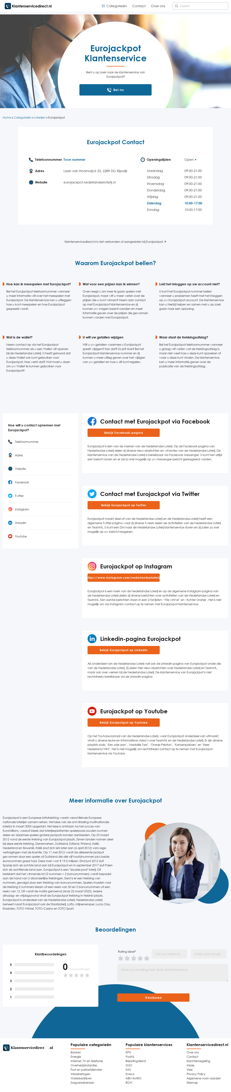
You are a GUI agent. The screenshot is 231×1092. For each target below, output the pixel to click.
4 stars (140, 958)
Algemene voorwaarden (204, 1078)
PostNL (130, 1056)
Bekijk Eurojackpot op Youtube (124, 722)
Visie (190, 1069)
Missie (190, 1065)
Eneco (130, 1074)
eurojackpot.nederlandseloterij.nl (90, 182)
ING (128, 1069)
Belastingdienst (136, 1061)
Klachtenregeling (198, 1061)
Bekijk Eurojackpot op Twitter (123, 505)
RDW (129, 1082)
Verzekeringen (80, 1074)
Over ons (158, 6)
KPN (128, 1052)
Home (7, 117)
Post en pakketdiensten (86, 1069)
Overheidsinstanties (84, 1065)
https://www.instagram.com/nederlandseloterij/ (124, 577)
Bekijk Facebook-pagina (123, 433)
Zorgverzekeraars (82, 1082)
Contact (139, 6)
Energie (76, 1056)
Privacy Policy (196, 1074)
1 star (120, 958)
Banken (76, 1052)
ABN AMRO (133, 1078)
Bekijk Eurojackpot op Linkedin (124, 650)
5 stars (146, 958)
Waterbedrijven (81, 1078)
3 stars (133, 958)
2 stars (127, 958)
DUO (129, 1065)
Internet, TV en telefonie (87, 1061)
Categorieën (116, 6)
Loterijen (39, 117)
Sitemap (192, 1082)
